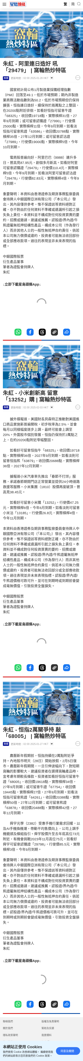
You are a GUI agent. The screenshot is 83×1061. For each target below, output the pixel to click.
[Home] (17, 4)
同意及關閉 (67, 1051)
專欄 (6, 78)
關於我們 (8, 1028)
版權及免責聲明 (50, 1021)
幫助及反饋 (48, 1028)
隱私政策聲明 (10, 1035)
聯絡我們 (8, 1021)
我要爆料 (47, 1035)
